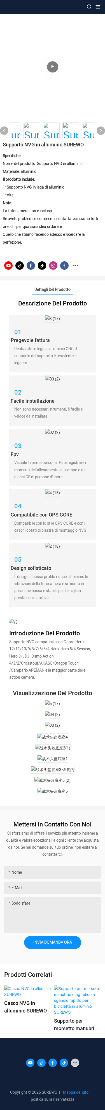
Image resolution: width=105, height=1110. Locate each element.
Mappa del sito (76, 1092)
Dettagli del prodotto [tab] (52, 290)
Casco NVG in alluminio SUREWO (25, 1007)
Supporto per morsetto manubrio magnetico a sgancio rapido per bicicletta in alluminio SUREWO (75, 1024)
